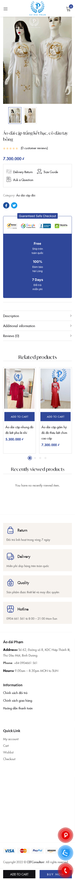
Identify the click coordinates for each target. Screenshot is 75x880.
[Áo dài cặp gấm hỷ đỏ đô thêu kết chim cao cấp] (55, 389)
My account (11, 739)
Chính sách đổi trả (15, 692)
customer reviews (34, 148)
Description (11, 315)
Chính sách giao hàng (17, 700)
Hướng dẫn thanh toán (18, 708)
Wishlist (8, 752)
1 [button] (30, 458)
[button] (37, 216)
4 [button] (45, 458)
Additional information (19, 325)
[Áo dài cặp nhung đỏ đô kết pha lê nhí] (19, 389)
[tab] (37, 316)
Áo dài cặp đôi (25, 195)
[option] (14, 115)
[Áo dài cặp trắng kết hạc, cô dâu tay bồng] (6, 205)
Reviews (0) (11, 335)
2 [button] (35, 458)
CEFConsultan (35, 862)
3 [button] (40, 458)
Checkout (9, 759)
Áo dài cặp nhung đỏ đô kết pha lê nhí (19, 430)
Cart (6, 745)
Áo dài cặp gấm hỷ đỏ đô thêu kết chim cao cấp (54, 432)
